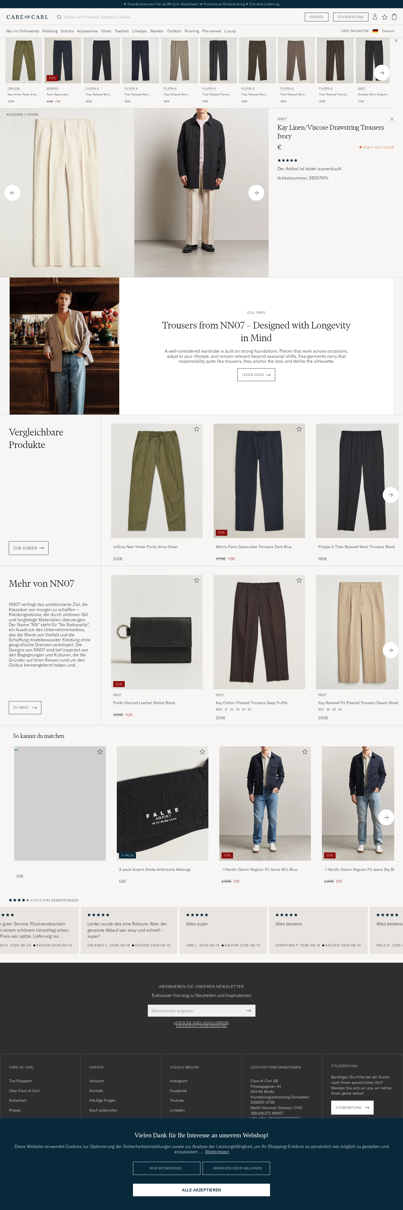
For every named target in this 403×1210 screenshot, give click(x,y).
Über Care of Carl (24, 1090)
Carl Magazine (355, 31)
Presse (15, 1110)
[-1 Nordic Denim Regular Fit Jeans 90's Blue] (265, 864)
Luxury (230, 31)
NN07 (361, 88)
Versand (96, 1080)
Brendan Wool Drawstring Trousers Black (374, 95)
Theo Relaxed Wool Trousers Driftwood (292, 95)
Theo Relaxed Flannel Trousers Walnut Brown (334, 95)
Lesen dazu (253, 375)
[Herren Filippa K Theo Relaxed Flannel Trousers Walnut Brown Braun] (335, 60)
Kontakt (96, 1090)
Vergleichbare (36, 438)
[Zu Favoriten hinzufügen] (195, 430)
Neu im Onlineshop (22, 31)
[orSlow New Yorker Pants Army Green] (157, 541)
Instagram (179, 1080)
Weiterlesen (217, 1151)
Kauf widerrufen (103, 1110)
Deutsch (388, 31)
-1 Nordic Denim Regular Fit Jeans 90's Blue (259, 869)
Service (317, 17)
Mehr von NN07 (41, 583)
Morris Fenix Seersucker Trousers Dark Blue (253, 546)
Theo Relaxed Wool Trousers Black (98, 95)
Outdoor (174, 31)
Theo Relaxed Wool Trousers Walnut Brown (256, 95)
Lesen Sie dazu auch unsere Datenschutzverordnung (201, 1024)
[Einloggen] (375, 17)
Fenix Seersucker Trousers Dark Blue (59, 95)
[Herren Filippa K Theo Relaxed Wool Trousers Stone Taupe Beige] (179, 60)
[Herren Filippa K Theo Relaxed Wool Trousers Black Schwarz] (101, 60)
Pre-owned (211, 31)
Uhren (106, 31)
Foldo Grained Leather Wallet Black (144, 702)
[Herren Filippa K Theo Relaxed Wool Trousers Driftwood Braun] (296, 60)
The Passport (20, 1080)
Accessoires (87, 31)
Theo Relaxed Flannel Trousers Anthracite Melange (215, 95)
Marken (157, 31)
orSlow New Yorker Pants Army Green (145, 546)
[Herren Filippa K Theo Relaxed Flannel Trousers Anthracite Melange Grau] (218, 60)
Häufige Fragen (102, 1100)
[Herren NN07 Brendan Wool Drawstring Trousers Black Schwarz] (374, 60)
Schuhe (67, 31)
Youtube (177, 1100)
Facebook (178, 1090)
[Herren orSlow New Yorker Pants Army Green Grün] (23, 60)
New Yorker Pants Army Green (22, 95)
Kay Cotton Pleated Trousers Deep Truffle (251, 702)
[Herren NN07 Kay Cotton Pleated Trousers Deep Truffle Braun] (259, 632)
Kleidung (50, 31)
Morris (52, 88)
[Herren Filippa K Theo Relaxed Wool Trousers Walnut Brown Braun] (257, 60)
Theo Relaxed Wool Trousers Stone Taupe (177, 95)
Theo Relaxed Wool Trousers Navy (136, 95)
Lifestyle (139, 31)
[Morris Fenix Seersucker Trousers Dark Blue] (259, 541)
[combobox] (388, 31)
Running (192, 31)
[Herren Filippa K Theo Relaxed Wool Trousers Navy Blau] (140, 60)
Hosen (32, 115)
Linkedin (177, 1110)
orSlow (14, 88)
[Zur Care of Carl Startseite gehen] (27, 17)
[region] (201, 930)
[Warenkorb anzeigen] (394, 17)
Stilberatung (351, 17)
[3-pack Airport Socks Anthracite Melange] (162, 864)
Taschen (122, 31)
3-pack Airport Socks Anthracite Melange (155, 869)
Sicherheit (18, 1100)
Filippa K (92, 88)
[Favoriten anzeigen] (384, 17)
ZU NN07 (21, 708)
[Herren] (60, 803)
